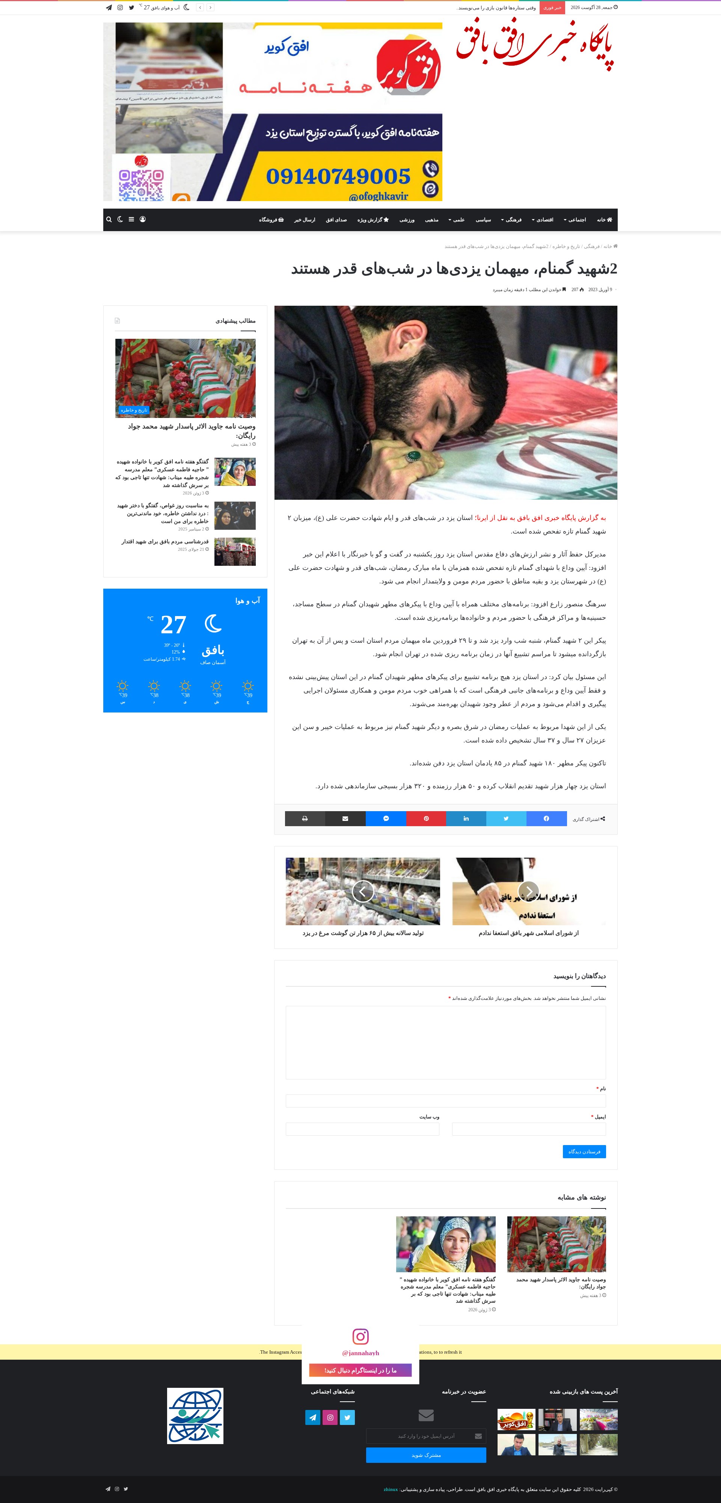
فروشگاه (268, 219)
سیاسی (483, 219)
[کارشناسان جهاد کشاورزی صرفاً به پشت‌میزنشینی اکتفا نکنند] (599, 1419)
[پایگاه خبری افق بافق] (536, 44)
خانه (602, 219)
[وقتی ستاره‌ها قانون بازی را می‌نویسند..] (516, 1419)
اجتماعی (577, 219)
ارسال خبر (304, 219)
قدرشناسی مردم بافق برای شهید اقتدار (165, 541)
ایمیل (598, 1117)
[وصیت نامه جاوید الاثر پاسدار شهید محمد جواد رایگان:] (556, 1244)
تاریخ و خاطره (566, 246)
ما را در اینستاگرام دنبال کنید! (360, 1370)
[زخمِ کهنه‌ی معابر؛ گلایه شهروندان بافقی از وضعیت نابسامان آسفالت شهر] (599, 1444)
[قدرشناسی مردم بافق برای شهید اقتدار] (235, 552)
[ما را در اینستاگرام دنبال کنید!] (360, 1340)
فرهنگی (514, 219)
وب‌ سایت (429, 1117)
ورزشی (407, 219)
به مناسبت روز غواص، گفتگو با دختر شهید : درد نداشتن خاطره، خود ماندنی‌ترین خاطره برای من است (163, 513)
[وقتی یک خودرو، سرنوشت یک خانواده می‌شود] (557, 1420)
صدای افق (336, 219)
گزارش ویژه (370, 219)
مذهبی (432, 219)
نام (601, 1088)
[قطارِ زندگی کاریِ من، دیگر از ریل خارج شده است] (557, 1444)
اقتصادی (545, 219)
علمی (459, 219)
